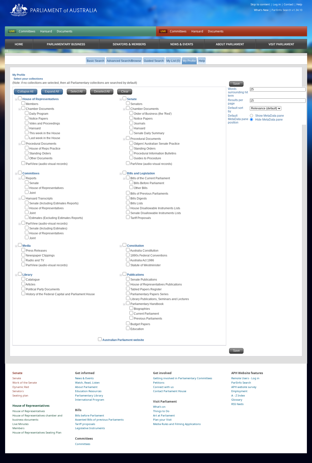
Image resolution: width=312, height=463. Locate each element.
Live (163, 31)
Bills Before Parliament (149, 183)
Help (299, 4)
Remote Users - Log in (245, 378)
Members (32, 104)
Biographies (142, 309)
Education (137, 329)
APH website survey (243, 387)
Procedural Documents (41, 143)
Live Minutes (20, 424)
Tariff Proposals (140, 218)
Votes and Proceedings (44, 123)
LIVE (12, 31)
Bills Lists (136, 203)
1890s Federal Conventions (148, 255)
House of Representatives (46, 188)
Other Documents (40, 158)
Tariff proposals (85, 424)
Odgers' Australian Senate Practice (157, 143)
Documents (64, 31)
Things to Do (161, 411)
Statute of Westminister (145, 265)
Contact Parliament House (169, 391)
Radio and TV (35, 260)
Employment (239, 391)
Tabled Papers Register (146, 289)
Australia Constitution (144, 250)
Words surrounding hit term (238, 92)
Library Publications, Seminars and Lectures (159, 299)
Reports (31, 178)
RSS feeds (237, 404)
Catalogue (33, 279)
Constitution (135, 245)
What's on (159, 406)
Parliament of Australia (53, 9)
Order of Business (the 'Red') (153, 113)
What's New (261, 10)
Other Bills (140, 188)
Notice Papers (38, 118)
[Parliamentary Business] (66, 44)
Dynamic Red (20, 387)
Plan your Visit (162, 419)
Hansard (46, 31)
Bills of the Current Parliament (150, 178)
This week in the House (44, 133)
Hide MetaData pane (269, 119)
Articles (30, 284)
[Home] (19, 44)
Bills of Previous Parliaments (149, 193)
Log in (277, 4)
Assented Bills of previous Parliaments (99, 419)
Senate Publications (143, 279)
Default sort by (235, 109)
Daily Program (38, 113)
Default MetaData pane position (238, 119)
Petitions (158, 382)
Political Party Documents (43, 289)
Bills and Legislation (141, 173)
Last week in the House (44, 138)
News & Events (84, 378)
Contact (288, 4)
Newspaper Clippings (40, 255)
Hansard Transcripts (39, 198)
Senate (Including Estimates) (48, 228)
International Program (89, 399)
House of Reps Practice (44, 148)
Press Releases (36, 250)
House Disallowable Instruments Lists (155, 208)
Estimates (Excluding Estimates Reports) (56, 218)
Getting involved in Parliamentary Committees (182, 378)
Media (26, 245)
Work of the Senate (24, 382)
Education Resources (88, 391)
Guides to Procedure (147, 158)
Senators (136, 104)
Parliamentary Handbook (147, 304)
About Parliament (86, 387)
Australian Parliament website (123, 340)
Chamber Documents (40, 109)
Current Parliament (146, 313)
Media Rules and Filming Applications (177, 424)
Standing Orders (40, 153)
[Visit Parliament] (281, 44)
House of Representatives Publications (156, 284)
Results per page (235, 101)
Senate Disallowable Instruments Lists (155, 213)
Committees (27, 31)
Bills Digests (138, 198)
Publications (135, 274)
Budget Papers (140, 324)
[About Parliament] (230, 44)
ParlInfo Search (241, 382)
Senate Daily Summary (149, 133)
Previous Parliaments (148, 318)
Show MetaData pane (269, 115)
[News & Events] (181, 44)
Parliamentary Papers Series (149, 294)
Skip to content (260, 4)
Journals (139, 123)
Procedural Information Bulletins (155, 153)
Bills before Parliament (89, 415)
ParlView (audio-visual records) (47, 164)
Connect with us (163, 387)
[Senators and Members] (129, 44)
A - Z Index (238, 395)
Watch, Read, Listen (87, 382)
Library (27, 274)
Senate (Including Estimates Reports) (53, 203)
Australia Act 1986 (142, 260)
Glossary (236, 399)
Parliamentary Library (89, 395)
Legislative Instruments (90, 428)
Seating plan (20, 395)
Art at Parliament (164, 415)
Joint (32, 193)
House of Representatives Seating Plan (36, 432)
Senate (132, 99)
